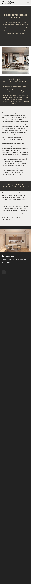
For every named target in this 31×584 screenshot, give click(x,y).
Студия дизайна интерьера (10, 3)
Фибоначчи (12, 2)
